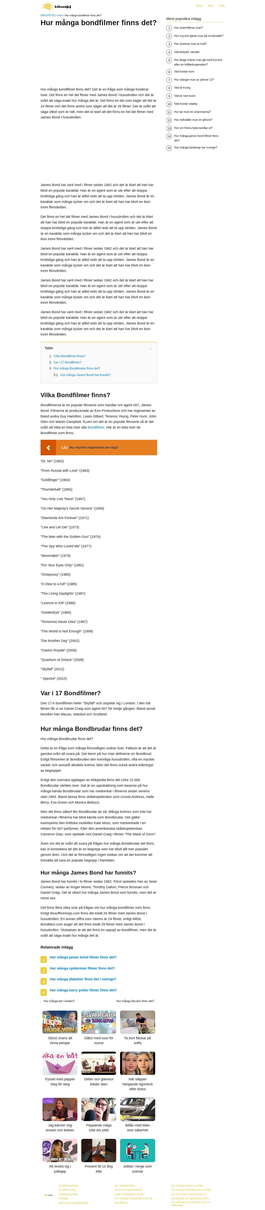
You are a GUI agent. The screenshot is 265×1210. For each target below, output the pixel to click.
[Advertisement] (99, 55)
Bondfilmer (96, 427)
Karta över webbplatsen (73, 1202)
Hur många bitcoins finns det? (135, 1001)
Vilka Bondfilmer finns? (69, 356)
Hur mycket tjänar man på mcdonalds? (198, 35)
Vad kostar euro (184, 71)
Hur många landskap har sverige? (195, 147)
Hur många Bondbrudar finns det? (77, 368)
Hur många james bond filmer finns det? (83, 957)
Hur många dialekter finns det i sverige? (83, 979)
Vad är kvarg (182, 87)
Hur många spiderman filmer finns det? (82, 968)
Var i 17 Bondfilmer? (67, 362)
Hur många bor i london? (59, 1001)
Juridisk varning (68, 1185)
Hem (199, 5)
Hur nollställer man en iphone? (193, 119)
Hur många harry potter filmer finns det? (83, 990)
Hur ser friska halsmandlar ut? (193, 127)
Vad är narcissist (184, 95)
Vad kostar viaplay (185, 103)
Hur (210, 5)
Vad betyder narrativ (187, 51)
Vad (221, 5)
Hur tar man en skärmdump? (192, 111)
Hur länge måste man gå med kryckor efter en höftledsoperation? (198, 62)
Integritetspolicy (68, 1194)
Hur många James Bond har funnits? (85, 375)
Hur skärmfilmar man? (188, 27)
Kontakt (63, 1198)
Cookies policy (67, 1189)
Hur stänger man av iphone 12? (194, 79)
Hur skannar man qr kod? (190, 43)
